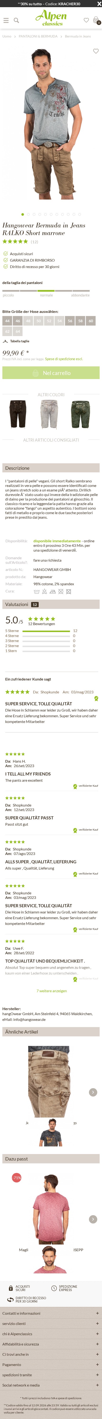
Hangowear (42, 576)
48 (28, 320)
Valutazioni (16, 604)
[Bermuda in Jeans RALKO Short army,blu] (82, 414)
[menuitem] (6, 20)
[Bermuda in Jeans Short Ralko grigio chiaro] (51, 414)
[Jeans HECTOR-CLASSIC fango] (51, 1082)
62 (7, 331)
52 (49, 320)
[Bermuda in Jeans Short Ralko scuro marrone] (19, 414)
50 (39, 320)
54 (59, 320)
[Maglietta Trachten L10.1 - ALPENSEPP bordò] (51, 1209)
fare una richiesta (47, 560)
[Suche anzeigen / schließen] (16, 20)
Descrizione (17, 468)
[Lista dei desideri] (84, 20)
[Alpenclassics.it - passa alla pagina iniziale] (51, 17)
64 (18, 331)
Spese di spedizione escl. (64, 359)
